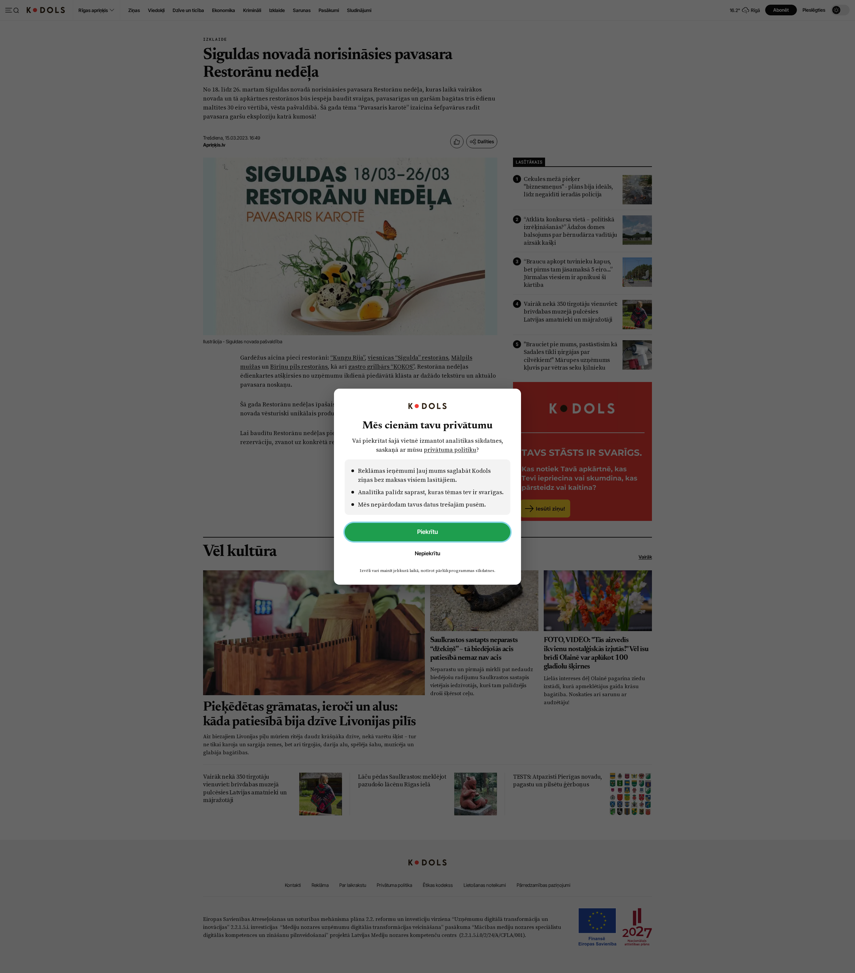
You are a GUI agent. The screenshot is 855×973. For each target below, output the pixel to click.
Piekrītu (427, 531)
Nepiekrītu (427, 553)
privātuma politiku (450, 449)
